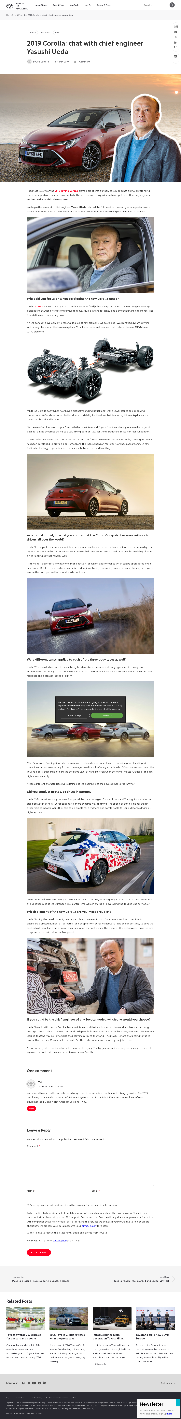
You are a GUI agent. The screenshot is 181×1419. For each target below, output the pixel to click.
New (25, 15)
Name (31, 1190)
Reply (31, 1108)
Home (9, 15)
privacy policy (89, 1225)
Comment (33, 1145)
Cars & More (17, 15)
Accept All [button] (107, 715)
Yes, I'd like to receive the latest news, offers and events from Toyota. (68, 1232)
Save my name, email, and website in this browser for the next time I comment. (74, 1205)
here (169, 1413)
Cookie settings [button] (74, 715)
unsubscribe (59, 1240)
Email (96, 1190)
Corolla (39, 306)
